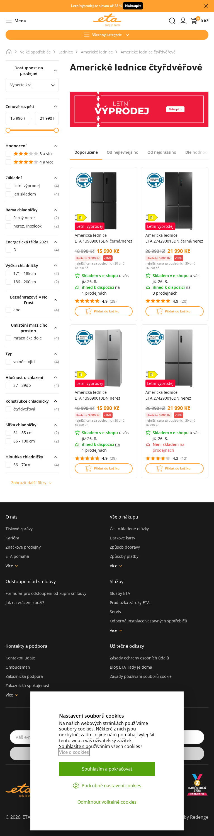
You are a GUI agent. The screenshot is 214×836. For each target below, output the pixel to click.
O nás (12, 517)
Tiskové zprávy (19, 528)
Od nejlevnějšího (122, 152)
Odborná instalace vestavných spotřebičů (148, 621)
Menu (16, 21)
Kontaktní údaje (20, 658)
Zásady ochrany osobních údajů (139, 658)
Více (9, 565)
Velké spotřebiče (35, 52)
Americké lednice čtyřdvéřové (148, 52)
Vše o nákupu (124, 517)
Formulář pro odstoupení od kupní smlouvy (46, 593)
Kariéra (12, 538)
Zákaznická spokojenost (27, 685)
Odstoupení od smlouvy (31, 581)
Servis (115, 611)
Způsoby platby (124, 556)
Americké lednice (97, 52)
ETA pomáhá (17, 556)
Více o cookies (74, 752)
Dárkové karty (122, 538)
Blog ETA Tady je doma (131, 667)
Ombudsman (18, 667)
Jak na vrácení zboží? (25, 602)
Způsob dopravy (125, 547)
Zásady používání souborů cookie (141, 676)
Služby (116, 581)
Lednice (66, 52)
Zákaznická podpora (24, 676)
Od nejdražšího (161, 152)
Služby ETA (120, 593)
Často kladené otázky (129, 528)
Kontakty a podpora (26, 646)
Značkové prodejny (23, 547)
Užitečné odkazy (127, 646)
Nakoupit (133, 5)
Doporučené (86, 152)
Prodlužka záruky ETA (130, 602)
